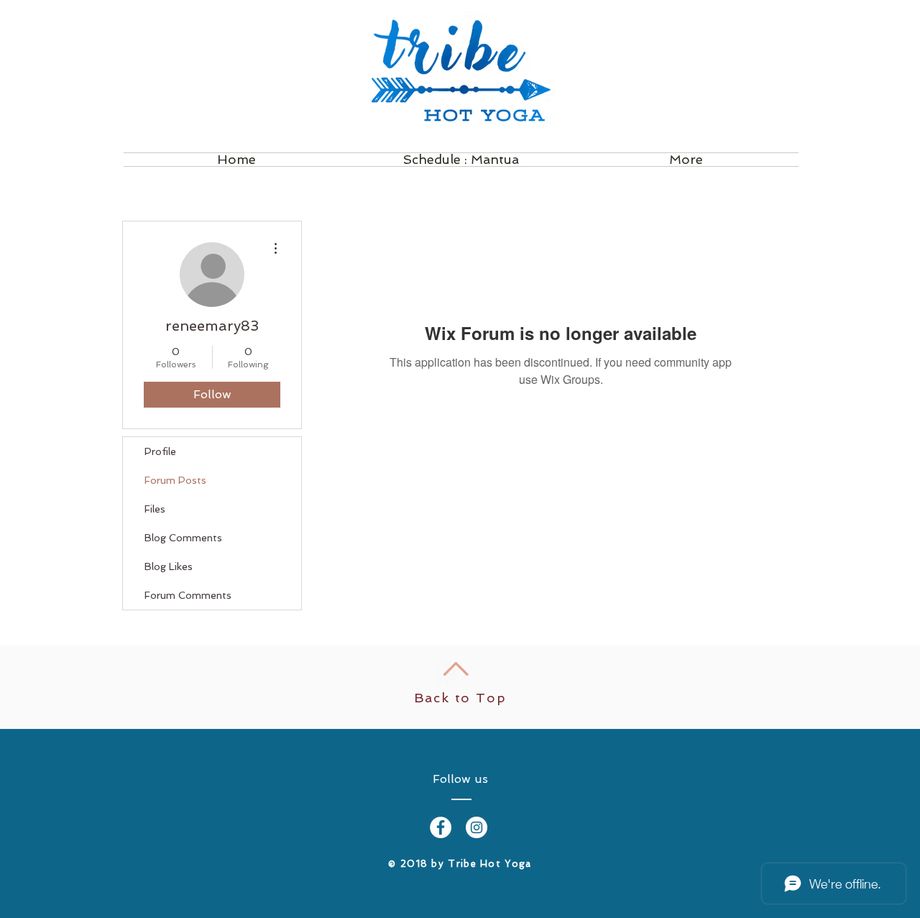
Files (154, 509)
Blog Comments (183, 537)
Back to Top (460, 697)
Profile (160, 451)
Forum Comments (187, 595)
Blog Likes (168, 566)
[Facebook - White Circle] (440, 827)
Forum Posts (175, 480)
